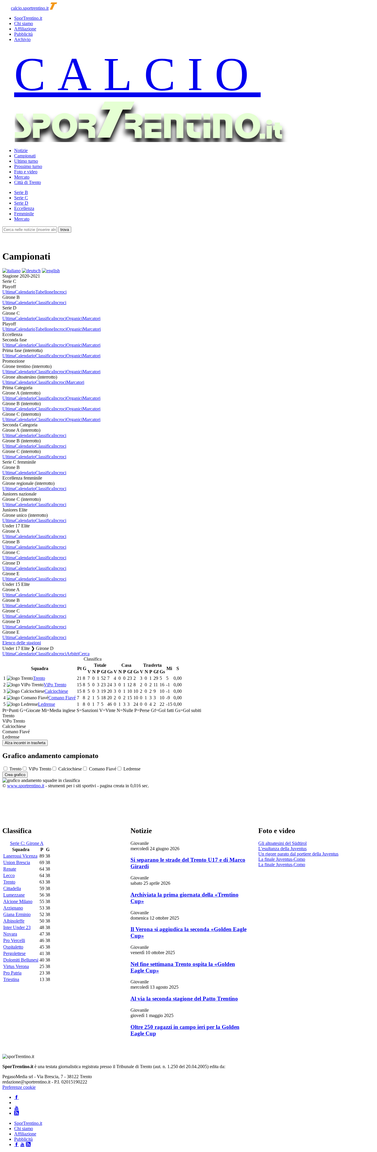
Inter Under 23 (17, 927)
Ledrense (46, 704)
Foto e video (25, 171)
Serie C (21, 197)
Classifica (44, 302)
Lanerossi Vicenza (20, 855)
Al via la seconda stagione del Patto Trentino (184, 998)
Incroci (60, 291)
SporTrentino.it (28, 18)
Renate (9, 868)
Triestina (11, 979)
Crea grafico (15, 775)
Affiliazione (25, 28)
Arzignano (13, 907)
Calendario (25, 291)
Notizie (21, 150)
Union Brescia (16, 862)
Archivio (22, 39)
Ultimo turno (26, 161)
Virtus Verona (16, 966)
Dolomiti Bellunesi (20, 959)
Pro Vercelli (14, 940)
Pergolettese (14, 953)
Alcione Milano (17, 901)
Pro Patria (12, 972)
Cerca (84, 653)
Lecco (9, 875)
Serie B (21, 192)
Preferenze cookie (19, 1087)
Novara (10, 933)
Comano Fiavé (62, 697)
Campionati (25, 155)
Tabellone (44, 291)
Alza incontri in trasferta (25, 743)
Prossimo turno (28, 166)
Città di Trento (27, 182)
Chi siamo (23, 23)
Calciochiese (56, 691)
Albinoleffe (13, 920)
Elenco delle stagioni (21, 642)
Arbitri (72, 653)
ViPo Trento (55, 684)
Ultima (8, 291)
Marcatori (91, 318)
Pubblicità (23, 34)
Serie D (21, 203)
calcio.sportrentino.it (30, 8)
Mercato (21, 177)
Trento (39, 678)
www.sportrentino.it (25, 785)
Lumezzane (14, 894)
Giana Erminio (17, 914)
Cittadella (12, 888)
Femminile (24, 213)
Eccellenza (24, 208)
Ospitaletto (13, 946)
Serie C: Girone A (27, 843)
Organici (74, 318)
